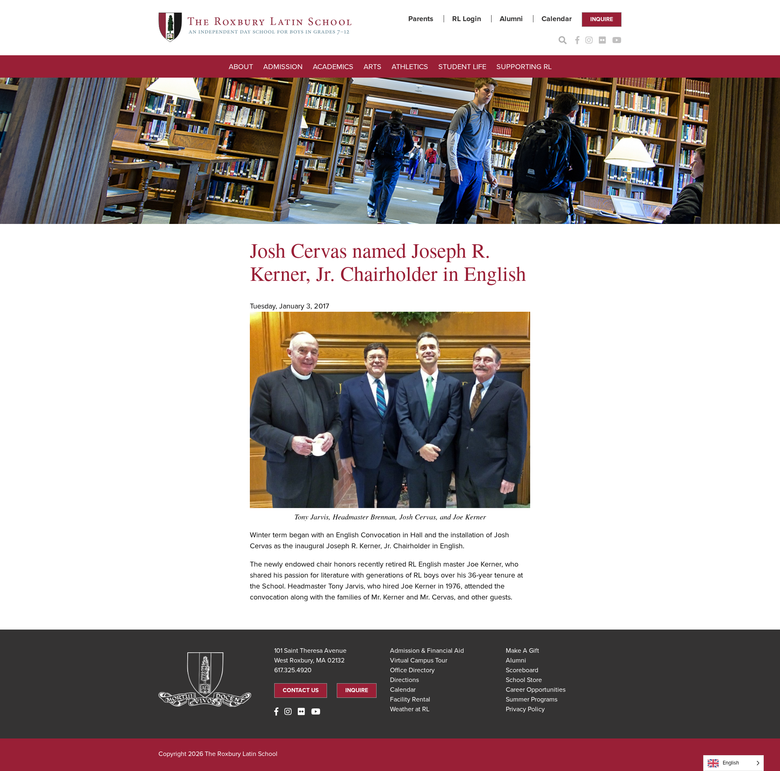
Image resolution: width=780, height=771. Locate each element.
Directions (404, 680)
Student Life (462, 66)
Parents (420, 18)
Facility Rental (410, 699)
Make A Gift (522, 651)
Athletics (410, 66)
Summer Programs (531, 699)
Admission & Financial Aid (427, 651)
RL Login (466, 18)
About (241, 66)
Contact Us (300, 690)
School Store (524, 680)
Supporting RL (524, 66)
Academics (333, 66)
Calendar (557, 18)
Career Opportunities (536, 690)
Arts (372, 66)
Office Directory (412, 670)
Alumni (511, 18)
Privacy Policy (525, 709)
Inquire (601, 19)
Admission (283, 66)
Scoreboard (522, 670)
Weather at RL (409, 709)
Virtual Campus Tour (418, 660)
